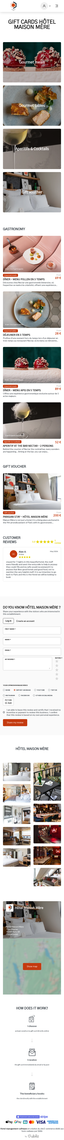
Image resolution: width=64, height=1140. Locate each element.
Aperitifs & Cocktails (32, 149)
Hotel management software (13, 1128)
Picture (8, 700)
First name (9, 629)
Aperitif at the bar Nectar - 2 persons (28, 446)
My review (9, 659)
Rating (58, 658)
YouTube (41, 690)
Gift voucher (32, 192)
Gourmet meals (32, 62)
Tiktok (54, 690)
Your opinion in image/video (15, 685)
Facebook (25, 695)
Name (7, 639)
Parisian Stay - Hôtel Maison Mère (25, 517)
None (8, 690)
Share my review (15, 723)
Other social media (44, 695)
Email (7, 650)
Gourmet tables (32, 106)
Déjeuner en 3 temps (16, 335)
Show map (32, 966)
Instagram (10, 695)
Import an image (23, 690)
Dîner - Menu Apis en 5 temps (22, 390)
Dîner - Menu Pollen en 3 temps (24, 279)
